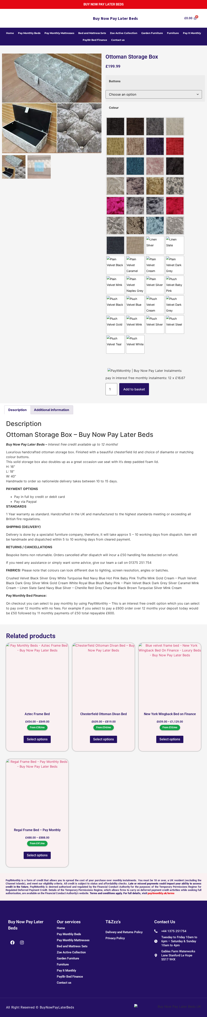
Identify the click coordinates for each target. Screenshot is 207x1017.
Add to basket (134, 389)
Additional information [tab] (51, 410)
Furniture (173, 33)
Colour (114, 107)
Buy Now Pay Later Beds (103, 4)
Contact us (118, 39)
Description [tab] (17, 410)
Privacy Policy (115, 938)
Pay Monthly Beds (29, 33)
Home (10, 33)
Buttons (114, 81)
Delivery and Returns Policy (124, 932)
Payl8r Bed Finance (95, 39)
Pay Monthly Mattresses (59, 33)
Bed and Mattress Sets (92, 33)
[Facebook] (12, 942)
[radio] (115, 126)
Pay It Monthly (192, 33)
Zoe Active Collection (123, 33)
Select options (37, 739)
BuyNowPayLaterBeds (57, 1007)
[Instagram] (22, 942)
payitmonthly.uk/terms (161, 893)
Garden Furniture (152, 33)
